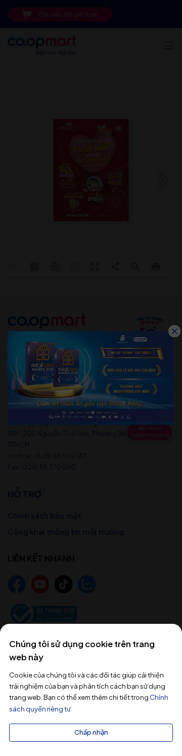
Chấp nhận (91, 732)
